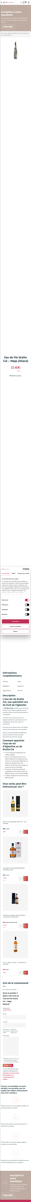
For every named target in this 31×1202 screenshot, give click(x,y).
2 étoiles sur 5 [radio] (5, 1010)
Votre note (6, 1008)
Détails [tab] (13, 573)
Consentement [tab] (5, 573)
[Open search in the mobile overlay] (21, 2)
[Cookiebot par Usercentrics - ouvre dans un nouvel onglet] (22, 569)
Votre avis (6, 1035)
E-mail (5, 1022)
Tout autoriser (15, 621)
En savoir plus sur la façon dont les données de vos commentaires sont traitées (11, 1075)
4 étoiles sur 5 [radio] (8, 1010)
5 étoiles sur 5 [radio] (10, 1010)
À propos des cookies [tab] (23, 573)
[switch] (27, 605)
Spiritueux (15, 33)
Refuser (15, 631)
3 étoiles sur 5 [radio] (7, 1010)
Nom (5, 1014)
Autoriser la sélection (15, 626)
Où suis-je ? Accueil (6, 33)
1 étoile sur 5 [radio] (3, 1010)
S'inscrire (8, 27)
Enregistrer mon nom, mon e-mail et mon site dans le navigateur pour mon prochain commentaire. (11, 1060)
